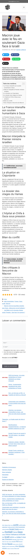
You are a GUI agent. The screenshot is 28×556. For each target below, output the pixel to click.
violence (8, 548)
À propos (4, 477)
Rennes (20, 541)
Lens (15, 537)
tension (4, 546)
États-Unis (16, 548)
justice (12, 537)
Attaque (6, 525)
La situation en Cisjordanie (11, 93)
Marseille (15, 539)
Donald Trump (14, 529)
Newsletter (5, 474)
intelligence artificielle (18, 534)
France (16, 301)
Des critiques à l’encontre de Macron (14, 102)
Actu (5, 299)
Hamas (8, 534)
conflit (15, 525)
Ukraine (21, 546)
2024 (3, 525)
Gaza (20, 301)
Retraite (4, 544)
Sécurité (20, 544)
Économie (12, 548)
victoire (4, 548)
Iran (3, 537)
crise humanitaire (20, 527)
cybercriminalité (5, 529)
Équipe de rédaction (8, 479)
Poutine (10, 541)
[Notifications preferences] (3, 553)
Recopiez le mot (10, 357)
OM (5, 541)
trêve (16, 546)
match (18, 539)
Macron (8, 303)
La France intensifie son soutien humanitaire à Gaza (12, 86)
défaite (20, 529)
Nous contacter (6, 472)
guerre (3, 534)
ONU (7, 541)
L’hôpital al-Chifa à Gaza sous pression (12, 98)
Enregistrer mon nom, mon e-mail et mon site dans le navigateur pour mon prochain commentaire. (15, 352)
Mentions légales (7, 469)
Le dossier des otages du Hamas (13, 95)
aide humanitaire (9, 301)
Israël (3, 303)
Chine (12, 525)
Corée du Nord (11, 527)
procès (13, 541)
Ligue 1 (19, 537)
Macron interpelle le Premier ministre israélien (14, 90)
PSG (17, 541)
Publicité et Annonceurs (9, 467)
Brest (9, 525)
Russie (9, 544)
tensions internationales (10, 546)
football (8, 532)
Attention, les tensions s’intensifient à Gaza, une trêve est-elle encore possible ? (14, 513)
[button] (22, 84)
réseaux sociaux (16, 544)
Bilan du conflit (8, 100)
